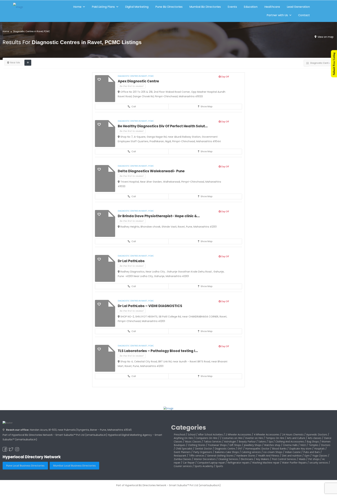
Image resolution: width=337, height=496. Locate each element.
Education (250, 7)
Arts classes (314, 438)
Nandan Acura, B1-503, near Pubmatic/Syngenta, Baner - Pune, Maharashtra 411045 (69, 430)
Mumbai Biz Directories (205, 7)
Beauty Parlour (247, 441)
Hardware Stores (245, 455)
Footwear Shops (217, 445)
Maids (302, 459)
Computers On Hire (206, 438)
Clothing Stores (196, 445)
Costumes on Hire (232, 438)
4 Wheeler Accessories (266, 434)
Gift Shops (235, 445)
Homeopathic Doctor (257, 448)
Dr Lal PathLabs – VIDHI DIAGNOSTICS (150, 306)
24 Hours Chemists (293, 434)
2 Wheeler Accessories (238, 434)
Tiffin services (196, 455)
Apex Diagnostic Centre (138, 81)
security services (318, 462)
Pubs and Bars (311, 452)
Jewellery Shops (253, 445)
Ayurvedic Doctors (316, 434)
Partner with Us (277, 15)
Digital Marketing (136, 7)
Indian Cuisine (293, 452)
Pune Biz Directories (169, 7)
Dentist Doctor (203, 448)
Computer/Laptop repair (211, 462)
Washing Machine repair (265, 462)
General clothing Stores (220, 455)
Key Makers (262, 459)
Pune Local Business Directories (25, 465)
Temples (313, 445)
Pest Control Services (284, 459)
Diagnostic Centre (225, 448)
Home (77, 7)
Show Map (206, 106)
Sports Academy (203, 466)
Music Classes (193, 441)
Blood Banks (279, 448)
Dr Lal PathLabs (131, 261)
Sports (219, 466)
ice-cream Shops (272, 452)
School (192, 434)
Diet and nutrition (292, 455)
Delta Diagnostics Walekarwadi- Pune (151, 171)
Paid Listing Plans (103, 7)
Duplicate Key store (300, 448)
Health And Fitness (268, 455)
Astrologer (230, 441)
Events (232, 7)
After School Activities (210, 434)
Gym (307, 455)
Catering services (251, 452)
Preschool (179, 434)
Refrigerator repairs (238, 462)
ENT (240, 448)
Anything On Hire (183, 438)
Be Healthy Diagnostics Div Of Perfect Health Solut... (163, 126)
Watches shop (272, 445)
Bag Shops (313, 441)
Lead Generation (298, 7)
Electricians (247, 459)
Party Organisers (202, 452)
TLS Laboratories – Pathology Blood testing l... (158, 351)
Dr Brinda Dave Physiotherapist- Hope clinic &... (159, 216)
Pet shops (314, 459)
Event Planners (182, 452)
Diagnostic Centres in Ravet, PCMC (136, 76)
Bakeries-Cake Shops (227, 452)
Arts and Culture (296, 438)
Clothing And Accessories (289, 441)
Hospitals (319, 448)
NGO (303, 445)
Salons (262, 441)
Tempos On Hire (275, 438)
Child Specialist (184, 448)
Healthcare (272, 7)
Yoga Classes (319, 455)
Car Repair (189, 462)
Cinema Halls (290, 445)
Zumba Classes (182, 459)
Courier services (183, 466)
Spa (271, 441)
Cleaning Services (228, 459)
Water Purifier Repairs (294, 462)
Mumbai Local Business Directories (74, 465)
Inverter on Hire (254, 438)
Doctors (325, 445)
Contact (304, 15)
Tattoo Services (213, 441)
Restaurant (180, 455)
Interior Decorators (205, 459)
